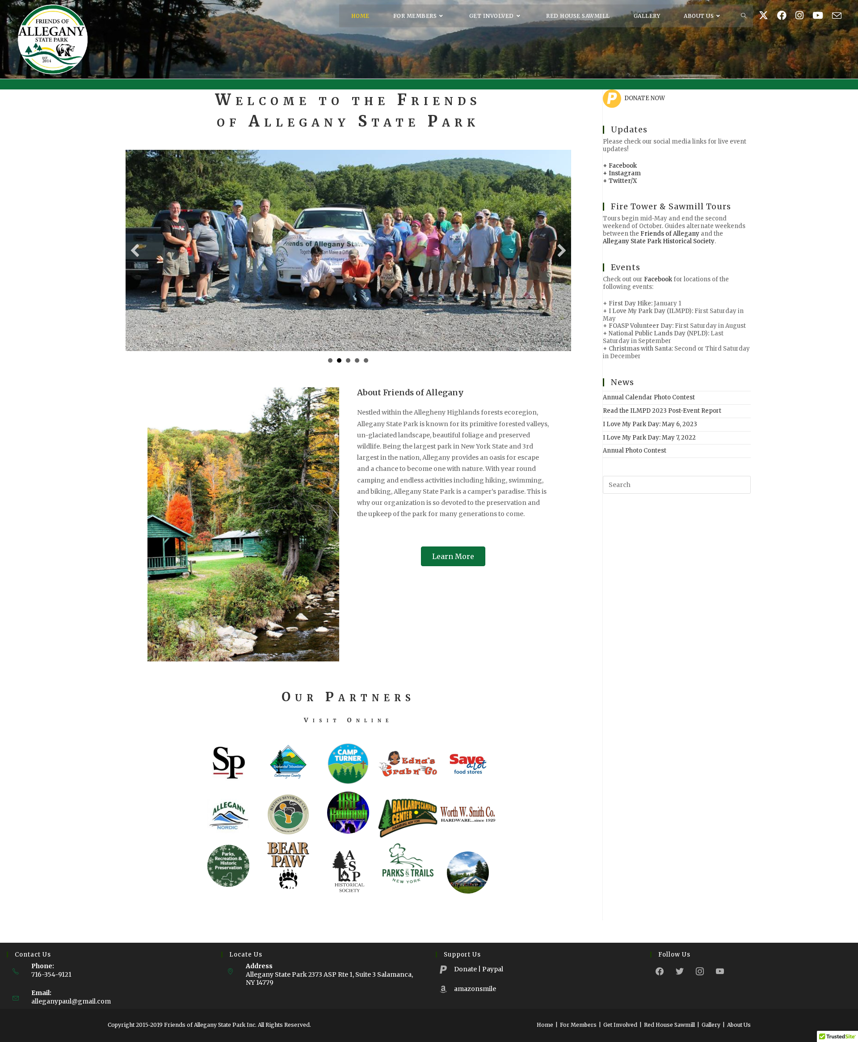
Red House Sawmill (669, 1024)
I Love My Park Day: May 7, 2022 (649, 437)
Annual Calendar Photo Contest (649, 397)
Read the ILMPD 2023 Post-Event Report (662, 411)
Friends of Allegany (669, 233)
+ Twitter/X (620, 181)
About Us (739, 1024)
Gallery (711, 1024)
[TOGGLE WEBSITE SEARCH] (743, 15)
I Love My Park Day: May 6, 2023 (650, 424)
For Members (578, 1024)
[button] (135, 250)
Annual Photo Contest (634, 450)
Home (545, 1024)
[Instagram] (699, 971)
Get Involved (620, 1024)
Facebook (658, 279)
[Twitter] (679, 971)
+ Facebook (620, 165)
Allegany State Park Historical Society (659, 241)
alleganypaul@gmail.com (71, 1001)
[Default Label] (720, 971)
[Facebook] (659, 971)
